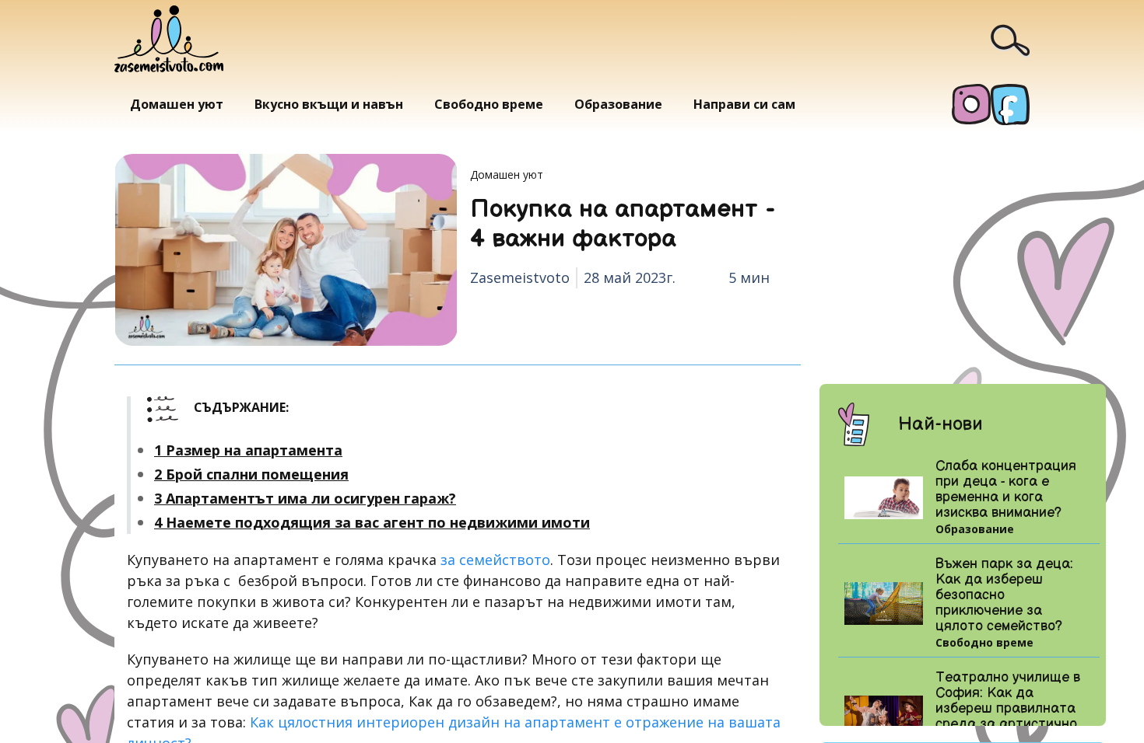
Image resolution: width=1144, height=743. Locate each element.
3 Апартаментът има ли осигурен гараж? (305, 498)
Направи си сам (744, 104)
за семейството (495, 559)
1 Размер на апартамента (248, 450)
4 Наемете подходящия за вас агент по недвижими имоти (372, 522)
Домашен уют (176, 104)
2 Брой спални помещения (251, 474)
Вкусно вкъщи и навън (328, 104)
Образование (618, 104)
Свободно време (488, 104)
